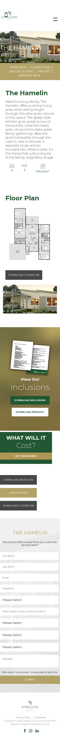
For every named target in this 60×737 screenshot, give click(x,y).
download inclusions (30, 400)
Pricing (44, 71)
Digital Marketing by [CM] (35, 724)
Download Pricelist (30, 412)
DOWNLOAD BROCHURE (18, 479)
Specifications (21, 71)
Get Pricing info (26, 456)
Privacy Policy (23, 717)
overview (18, 67)
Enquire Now (30, 75)
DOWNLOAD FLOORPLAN (18, 505)
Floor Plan (40, 67)
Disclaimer (40, 717)
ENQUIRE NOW (18, 492)
